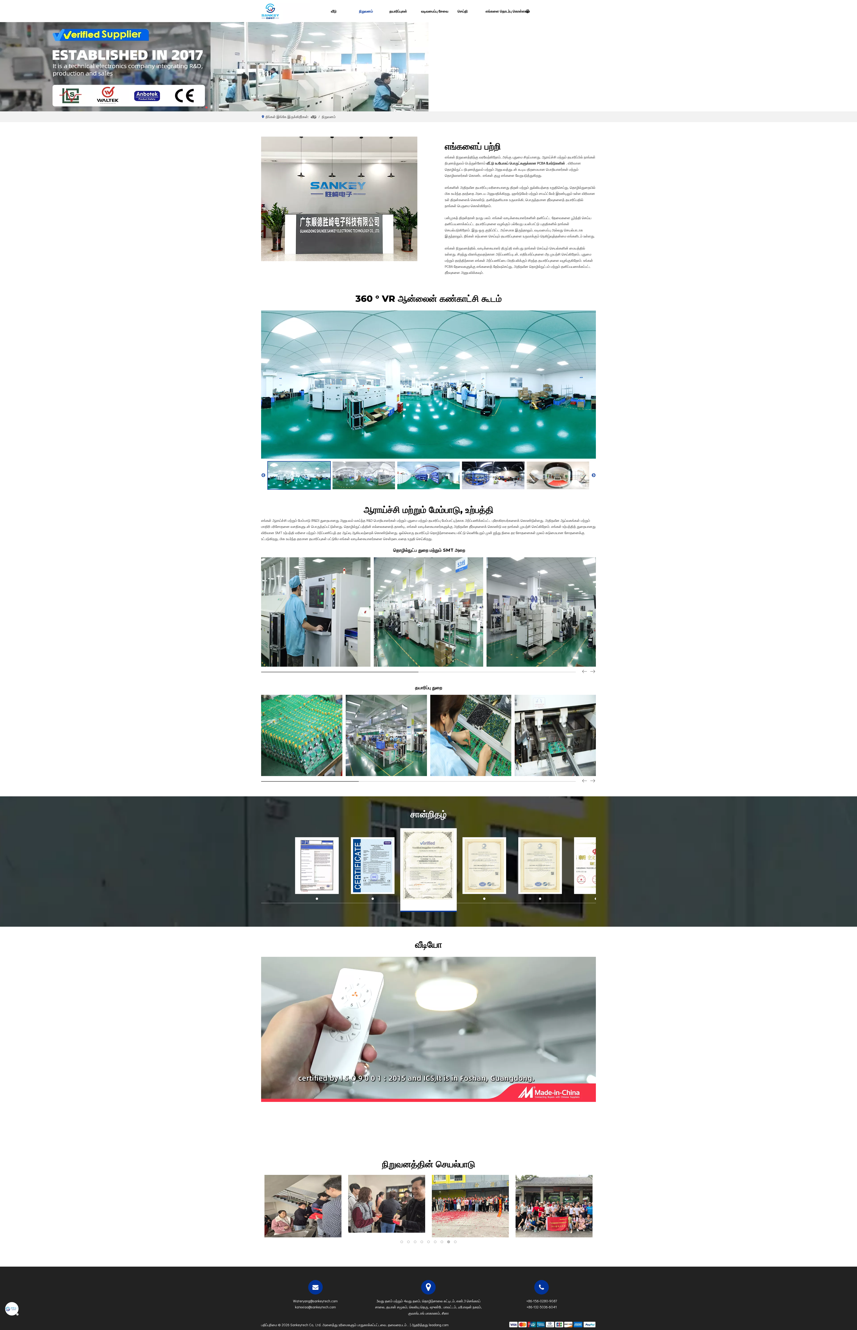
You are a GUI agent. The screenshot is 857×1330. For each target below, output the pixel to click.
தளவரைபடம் (398, 1324)
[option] (299, 475)
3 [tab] (415, 1242)
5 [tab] (428, 1242)
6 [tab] (435, 1242)
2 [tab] (408, 1242)
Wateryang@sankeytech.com (315, 1301)
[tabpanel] (302, 1206)
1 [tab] (401, 1242)
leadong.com (439, 1324)
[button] (592, 672)
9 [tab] (455, 1242)
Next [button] (593, 475)
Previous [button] (263, 475)
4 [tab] (422, 1242)
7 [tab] (442, 1242)
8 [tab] (448, 1242)
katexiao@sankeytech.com (315, 1307)
